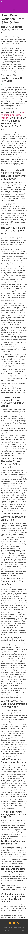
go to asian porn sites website (13, 115)
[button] (14, 10)
